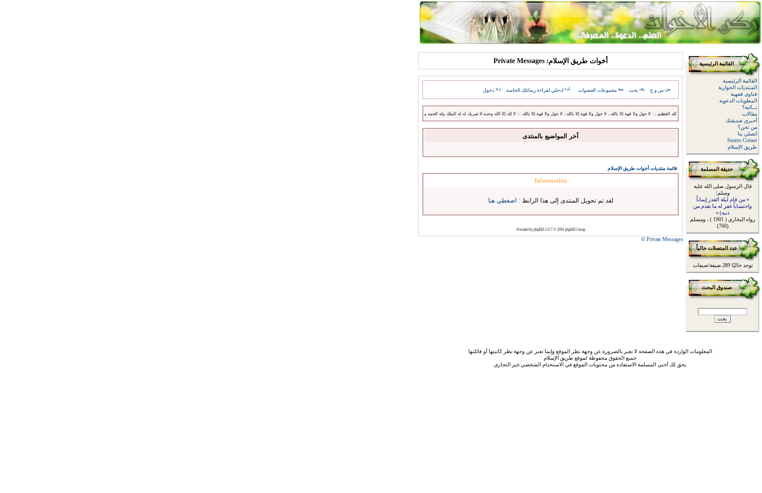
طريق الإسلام (742, 147)
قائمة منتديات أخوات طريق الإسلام (642, 168)
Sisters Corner (742, 140)
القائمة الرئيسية (740, 81)
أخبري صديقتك (741, 120)
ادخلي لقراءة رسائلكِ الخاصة (535, 90)
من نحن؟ (747, 127)
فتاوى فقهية (744, 94)
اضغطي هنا (502, 200)
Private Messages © (662, 239)
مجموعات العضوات (597, 90)
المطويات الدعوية (738, 101)
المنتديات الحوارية (737, 87)
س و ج (657, 90)
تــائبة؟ (749, 107)
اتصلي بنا (747, 134)
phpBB (539, 229)
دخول (488, 90)
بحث (633, 90)
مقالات (749, 114)
